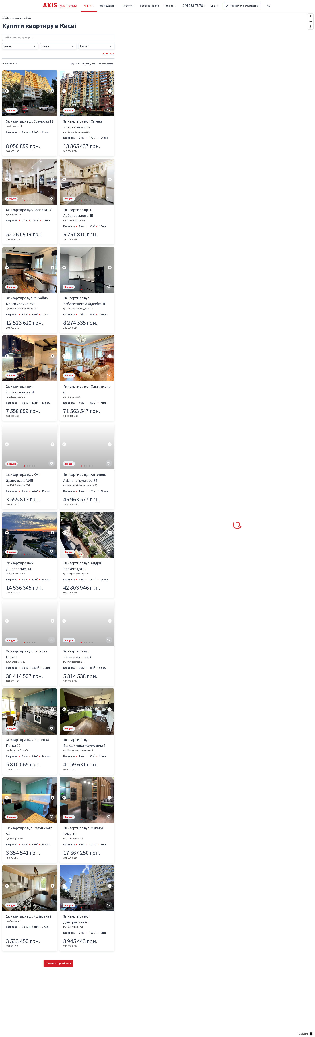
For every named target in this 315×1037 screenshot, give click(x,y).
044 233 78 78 (192, 5)
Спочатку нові (89, 63)
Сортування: (75, 63)
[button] (24, 112)
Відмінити (108, 53)
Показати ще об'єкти (58, 963)
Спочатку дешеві (105, 63)
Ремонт (84, 46)
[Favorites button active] (268, 6)
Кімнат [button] (7, 46)
